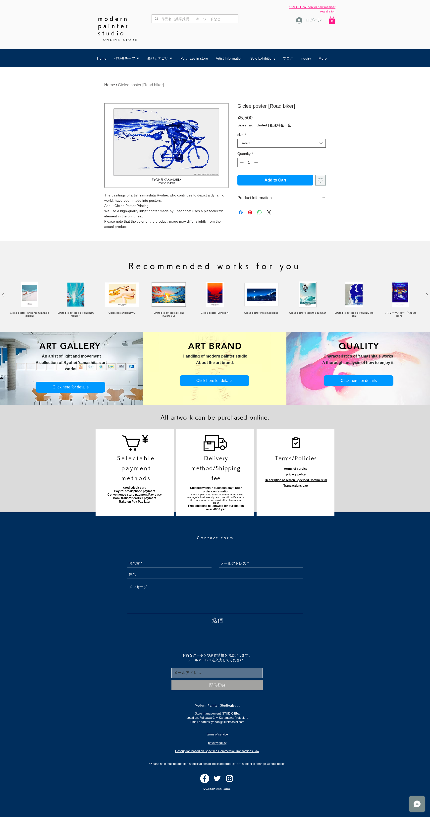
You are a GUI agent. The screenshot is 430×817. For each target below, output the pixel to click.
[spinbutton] (248, 162)
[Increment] (256, 162)
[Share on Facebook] (241, 212)
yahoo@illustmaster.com (227, 722)
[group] (215, 299)
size (241, 135)
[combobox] (281, 143)
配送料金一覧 (280, 125)
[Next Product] (427, 295)
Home (109, 85)
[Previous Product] (3, 295)
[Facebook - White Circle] (204, 778)
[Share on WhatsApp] (260, 212)
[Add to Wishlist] (320, 180)
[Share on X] (269, 212)
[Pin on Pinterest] (250, 212)
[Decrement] (241, 162)
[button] (331, 20)
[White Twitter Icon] (217, 778)
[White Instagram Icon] (229, 778)
